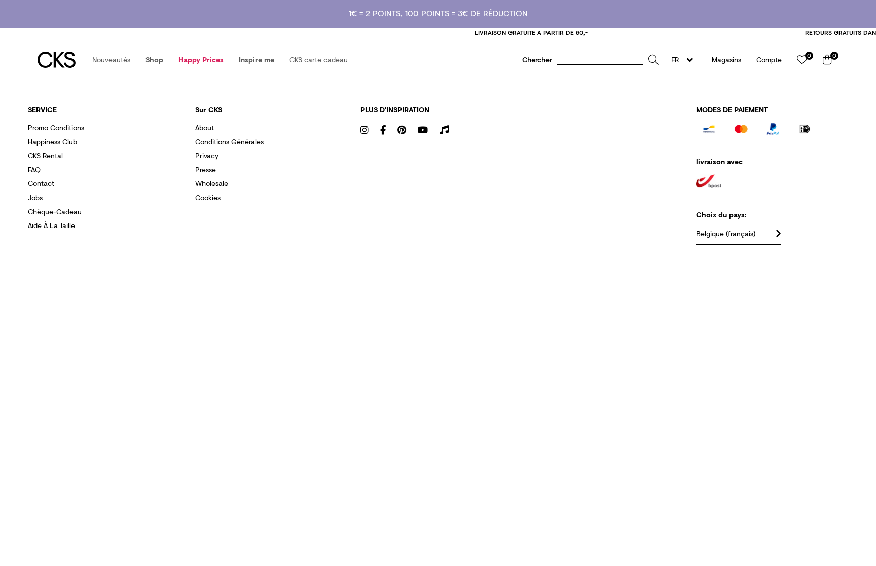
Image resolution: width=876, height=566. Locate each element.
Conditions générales (229, 141)
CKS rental (45, 155)
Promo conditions (56, 127)
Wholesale (211, 183)
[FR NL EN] (685, 60)
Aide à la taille (51, 225)
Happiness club (52, 141)
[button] (111, 60)
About (204, 127)
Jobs (35, 197)
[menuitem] (111, 60)
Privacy (206, 155)
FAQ (34, 169)
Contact (41, 183)
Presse (205, 169)
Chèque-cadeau (55, 211)
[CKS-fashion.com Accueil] (57, 60)
